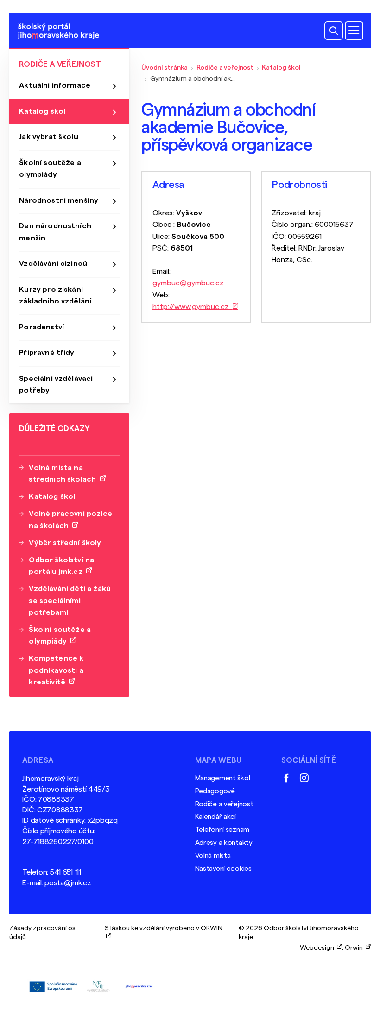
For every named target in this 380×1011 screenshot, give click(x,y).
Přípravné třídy (46, 352)
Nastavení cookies (223, 868)
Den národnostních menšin (55, 231)
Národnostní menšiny (58, 200)
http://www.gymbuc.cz (192, 306)
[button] (333, 30)
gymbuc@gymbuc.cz (188, 283)
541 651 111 (65, 872)
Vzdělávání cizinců (53, 263)
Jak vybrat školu (48, 137)
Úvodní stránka (164, 67)
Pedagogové (215, 791)
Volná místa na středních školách (64, 473)
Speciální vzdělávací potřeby (56, 384)
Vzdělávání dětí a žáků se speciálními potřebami (70, 600)
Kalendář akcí (215, 816)
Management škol (222, 778)
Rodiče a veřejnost (224, 67)
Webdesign (318, 947)
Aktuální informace (54, 85)
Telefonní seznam (222, 829)
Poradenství (41, 327)
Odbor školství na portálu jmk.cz (61, 565)
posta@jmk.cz (67, 883)
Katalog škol (281, 67)
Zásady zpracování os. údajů (43, 932)
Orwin (355, 947)
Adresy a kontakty (224, 842)
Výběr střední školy (65, 543)
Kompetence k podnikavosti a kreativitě (56, 670)
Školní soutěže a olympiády (50, 168)
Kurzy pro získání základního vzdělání (55, 295)
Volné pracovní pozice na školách (70, 519)
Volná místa (213, 855)
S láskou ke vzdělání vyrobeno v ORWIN (163, 932)
